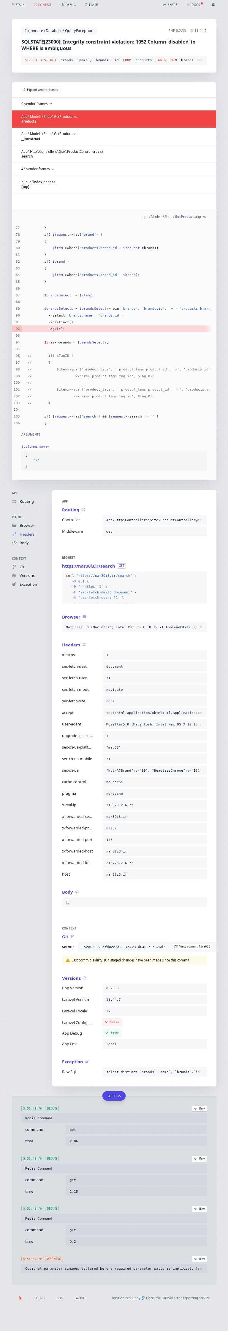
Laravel (80, 1298)
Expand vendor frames (42, 90)
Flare (150, 1298)
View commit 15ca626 (194, 946)
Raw (202, 1108)
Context (19, 559)
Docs (60, 1298)
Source (40, 1298)
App (15, 493)
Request (18, 517)
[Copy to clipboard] (201, 60)
